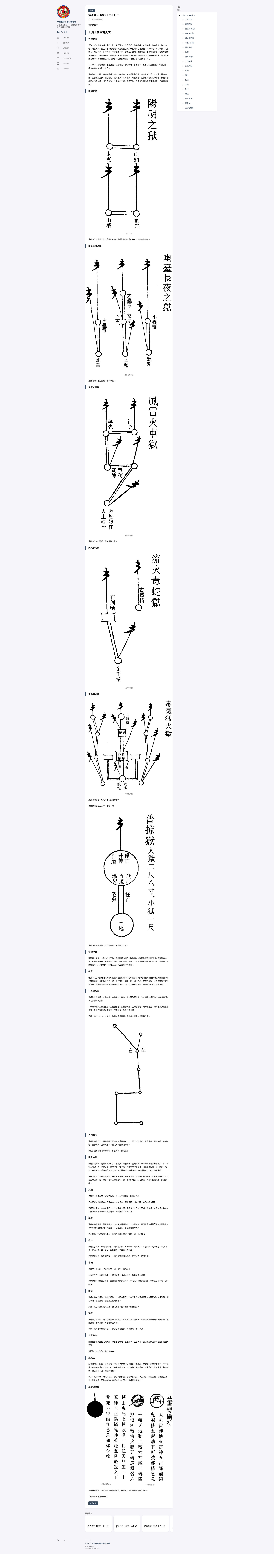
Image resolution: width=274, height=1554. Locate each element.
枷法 (187, 80)
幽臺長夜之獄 (190, 29)
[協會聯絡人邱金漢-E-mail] (65, 33)
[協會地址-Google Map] (62, 33)
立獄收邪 (188, 19)
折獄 (187, 52)
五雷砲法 (188, 98)
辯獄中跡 (188, 47)
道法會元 (93, 1503)
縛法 (187, 75)
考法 (187, 85)
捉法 (187, 70)
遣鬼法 (187, 103)
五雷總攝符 (189, 108)
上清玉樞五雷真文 (188, 15)
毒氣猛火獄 (189, 43)
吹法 (187, 89)
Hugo (89, 1546)
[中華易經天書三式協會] (58, 33)
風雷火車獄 (189, 33)
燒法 (187, 94)
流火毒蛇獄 (189, 38)
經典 (91, 10)
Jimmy (95, 1548)
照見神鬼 (188, 66)
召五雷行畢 (189, 57)
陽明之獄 (188, 24)
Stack (89, 1548)
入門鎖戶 (188, 61)
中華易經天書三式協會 (66, 22)
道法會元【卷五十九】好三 (103, 15)
